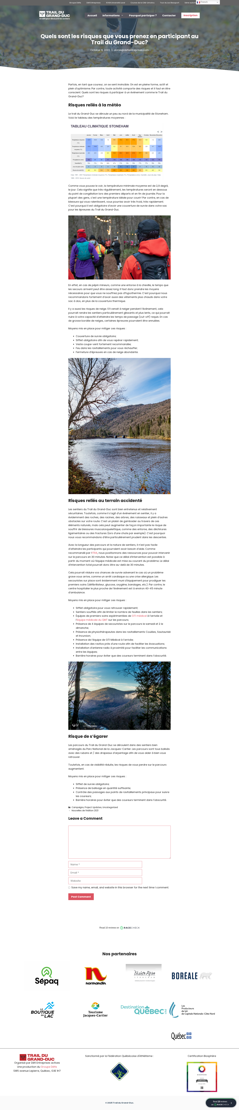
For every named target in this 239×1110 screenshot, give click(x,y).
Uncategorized (110, 807)
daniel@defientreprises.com (131, 50)
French (204, 2)
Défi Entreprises (94, 2)
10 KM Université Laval (115, 2)
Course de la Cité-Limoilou (142, 2)
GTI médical (139, 616)
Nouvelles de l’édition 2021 (85, 810)
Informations (111, 15)
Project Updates (93, 807)
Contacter (169, 15)
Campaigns (78, 807)
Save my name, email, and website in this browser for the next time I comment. (120, 887)
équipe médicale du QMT (92, 620)
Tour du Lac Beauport (169, 2)
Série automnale (192, 2)
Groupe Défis (75, 2)
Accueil (92, 15)
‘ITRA (94, 553)
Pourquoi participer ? (143, 15)
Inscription (191, 15)
